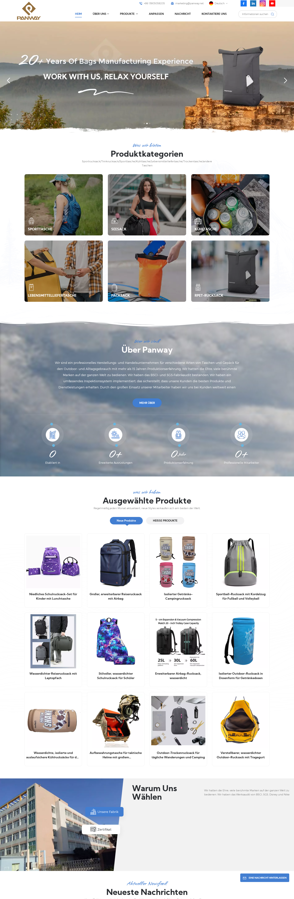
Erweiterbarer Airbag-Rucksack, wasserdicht (178, 676)
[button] (144, 123)
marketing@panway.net (189, 3)
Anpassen (156, 14)
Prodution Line (160, 855)
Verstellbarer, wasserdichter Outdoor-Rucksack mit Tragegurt (241, 755)
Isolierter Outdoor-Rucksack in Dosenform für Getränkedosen (241, 676)
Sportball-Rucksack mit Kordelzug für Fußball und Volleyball (241, 596)
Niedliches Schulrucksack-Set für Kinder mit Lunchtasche (53, 596)
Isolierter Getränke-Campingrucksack (178, 596)
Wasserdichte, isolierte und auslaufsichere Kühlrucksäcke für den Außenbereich (53, 756)
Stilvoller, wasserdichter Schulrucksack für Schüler (115, 676)
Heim (78, 14)
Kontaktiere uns (214, 14)
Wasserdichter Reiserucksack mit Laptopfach (53, 676)
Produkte (127, 14)
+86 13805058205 (154, 3)
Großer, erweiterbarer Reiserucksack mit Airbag (116, 596)
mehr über (147, 403)
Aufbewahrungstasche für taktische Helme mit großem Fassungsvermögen (116, 756)
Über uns (99, 14)
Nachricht (183, 14)
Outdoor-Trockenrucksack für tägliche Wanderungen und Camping (178, 755)
